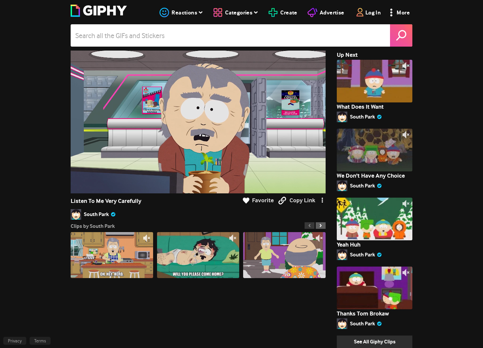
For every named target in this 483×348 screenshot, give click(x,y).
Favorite (263, 200)
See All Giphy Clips (375, 341)
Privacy (15, 340)
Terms (40, 340)
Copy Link (302, 200)
